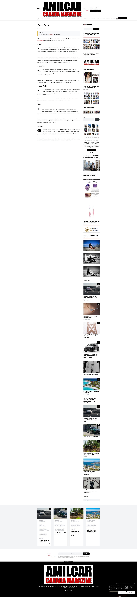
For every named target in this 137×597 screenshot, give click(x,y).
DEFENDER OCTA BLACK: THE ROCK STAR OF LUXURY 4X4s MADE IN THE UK (90, 356)
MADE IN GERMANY (61, 529)
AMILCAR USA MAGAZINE (58, 524)
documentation (40, 40)
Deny (122, 592)
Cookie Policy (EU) (114, 18)
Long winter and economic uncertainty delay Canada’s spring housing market (90, 473)
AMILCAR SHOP (87, 18)
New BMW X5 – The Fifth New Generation (90, 437)
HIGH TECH (40, 534)
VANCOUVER (92, 526)
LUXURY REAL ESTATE (90, 525)
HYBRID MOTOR (44, 534)
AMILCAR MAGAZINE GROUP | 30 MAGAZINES (74, 18)
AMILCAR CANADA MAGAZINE (75, 521)
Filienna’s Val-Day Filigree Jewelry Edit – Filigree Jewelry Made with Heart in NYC (90, 336)
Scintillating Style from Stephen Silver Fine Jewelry (90, 316)
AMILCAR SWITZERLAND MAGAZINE (44, 530)
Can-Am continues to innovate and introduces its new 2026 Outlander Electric (91, 455)
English (86, 24)
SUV (42, 538)
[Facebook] (92, 152)
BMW (63, 524)
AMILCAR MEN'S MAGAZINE (58, 521)
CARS (55, 525)
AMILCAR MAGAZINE (41, 525)
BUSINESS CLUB (47, 18)
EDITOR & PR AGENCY (101, 18)
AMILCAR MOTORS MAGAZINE (43, 529)
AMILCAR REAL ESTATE (90, 521)
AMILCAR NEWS (54, 18)
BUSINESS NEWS (89, 524)
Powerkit (51, 34)
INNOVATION (40, 535)
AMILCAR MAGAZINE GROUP (43, 526)
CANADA (93, 524)
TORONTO (88, 526)
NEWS (59, 530)
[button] (134, 583)
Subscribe (86, 553)
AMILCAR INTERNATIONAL (42, 521)
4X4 (39, 520)
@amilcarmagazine (68, 561)
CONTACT (107, 18)
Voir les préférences (131, 592)
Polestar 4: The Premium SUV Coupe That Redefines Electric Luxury (90, 298)
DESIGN (40, 533)
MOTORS (56, 530)
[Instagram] (90, 152)
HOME (42, 18)
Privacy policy (124, 595)
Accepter (113, 592)
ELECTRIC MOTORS (44, 533)
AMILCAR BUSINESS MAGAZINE (91, 520)
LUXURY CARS (45, 535)
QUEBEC (94, 525)
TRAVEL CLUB (93, 18)
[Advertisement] (58, 150)
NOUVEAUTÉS (62, 530)
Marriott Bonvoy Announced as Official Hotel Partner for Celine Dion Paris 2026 (90, 491)
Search (84, 117)
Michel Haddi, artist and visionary (90, 374)
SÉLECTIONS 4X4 (73, 529)
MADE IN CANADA (73, 526)
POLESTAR (40, 538)
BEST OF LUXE (61, 18)
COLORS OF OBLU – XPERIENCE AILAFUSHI (91, 392)
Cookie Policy (120, 595)
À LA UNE (41, 520)
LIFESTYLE (56, 529)
